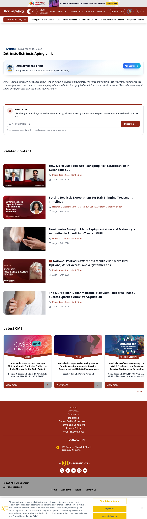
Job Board (73, 417)
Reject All (109, 508)
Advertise (73, 411)
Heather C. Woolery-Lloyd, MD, (66, 206)
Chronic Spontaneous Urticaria (111, 20)
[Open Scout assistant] (130, 11)
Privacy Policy (73, 428)
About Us (66, 489)
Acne (59, 20)
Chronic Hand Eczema (88, 20)
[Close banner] (143, 4)
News (52, 11)
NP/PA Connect (44, 11)
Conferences (75, 11)
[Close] (142, 508)
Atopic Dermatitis (70, 20)
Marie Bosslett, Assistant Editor (67, 175)
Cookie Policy (32, 516)
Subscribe (129, 123)
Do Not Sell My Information (73, 421)
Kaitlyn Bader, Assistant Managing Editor (102, 206)
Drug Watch (131, 20)
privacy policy (61, 130)
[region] (73, 508)
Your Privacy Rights (73, 431)
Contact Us (74, 414)
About (73, 407)
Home (54, 489)
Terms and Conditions (73, 424)
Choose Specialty (14, 19)
